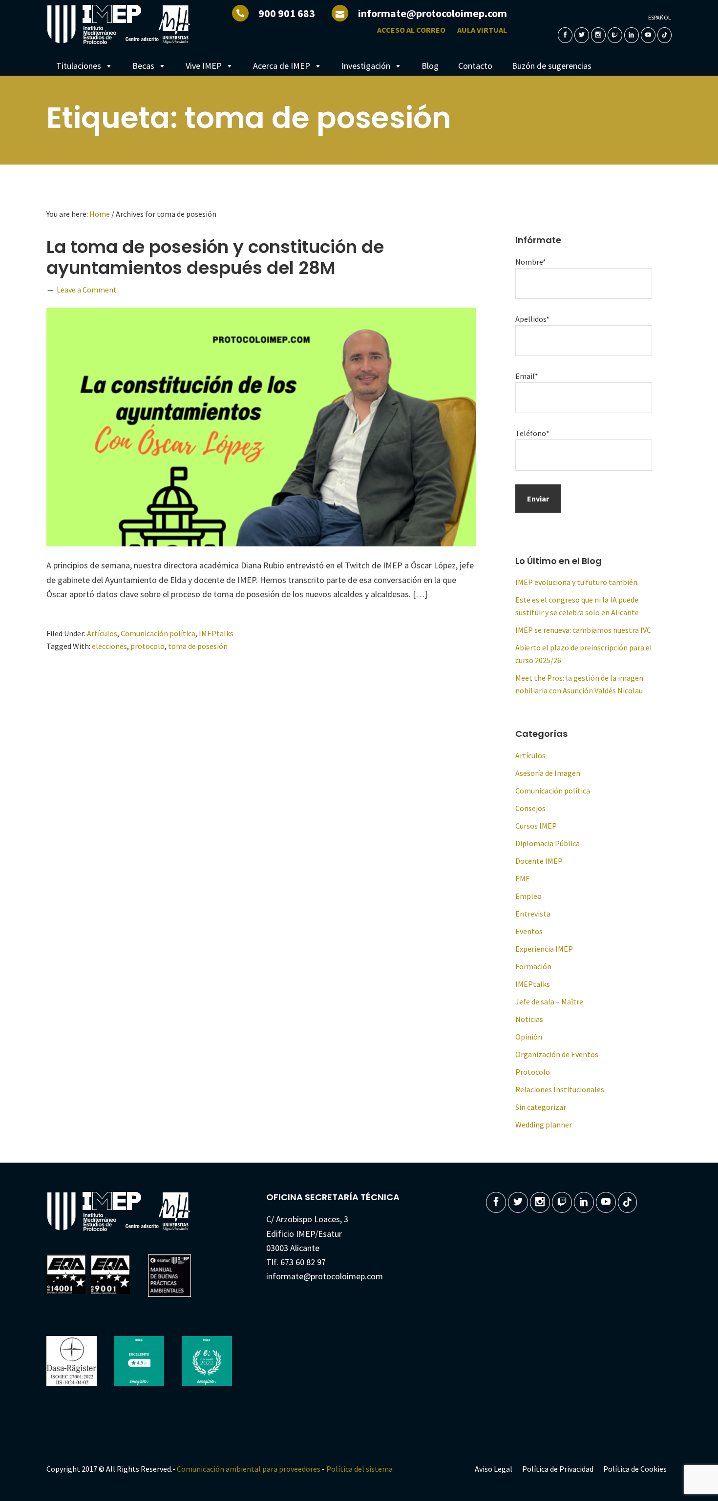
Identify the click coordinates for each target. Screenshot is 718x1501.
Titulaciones (78, 65)
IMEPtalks (216, 633)
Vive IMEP (204, 65)
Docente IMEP (539, 861)
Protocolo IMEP (119, 24)
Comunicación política (158, 633)
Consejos (530, 808)
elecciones (109, 646)
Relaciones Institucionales (559, 1089)
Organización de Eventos (556, 1054)
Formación (533, 966)
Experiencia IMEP (544, 949)
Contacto (475, 65)
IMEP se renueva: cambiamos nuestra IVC (583, 630)
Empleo (528, 896)
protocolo (147, 646)
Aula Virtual (482, 30)
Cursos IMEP (536, 826)
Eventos (529, 931)
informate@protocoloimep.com (432, 13)
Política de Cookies (635, 1469)
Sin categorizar (540, 1107)
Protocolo (532, 1072)
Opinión (528, 1037)
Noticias (529, 1019)
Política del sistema (359, 1469)
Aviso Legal (493, 1469)
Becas (143, 65)
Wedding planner (543, 1124)
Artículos (102, 633)
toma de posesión (198, 646)
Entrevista (532, 913)
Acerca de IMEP (281, 65)
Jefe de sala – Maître (549, 1001)
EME (522, 878)
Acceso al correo (411, 30)
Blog (430, 65)
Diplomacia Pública (547, 843)
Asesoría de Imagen (547, 773)
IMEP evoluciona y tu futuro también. (577, 582)
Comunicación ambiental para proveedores (248, 1469)
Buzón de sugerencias (551, 65)
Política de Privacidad (557, 1469)
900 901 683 (286, 13)
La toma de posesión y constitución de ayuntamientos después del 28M (215, 257)
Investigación (365, 65)
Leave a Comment (87, 289)
